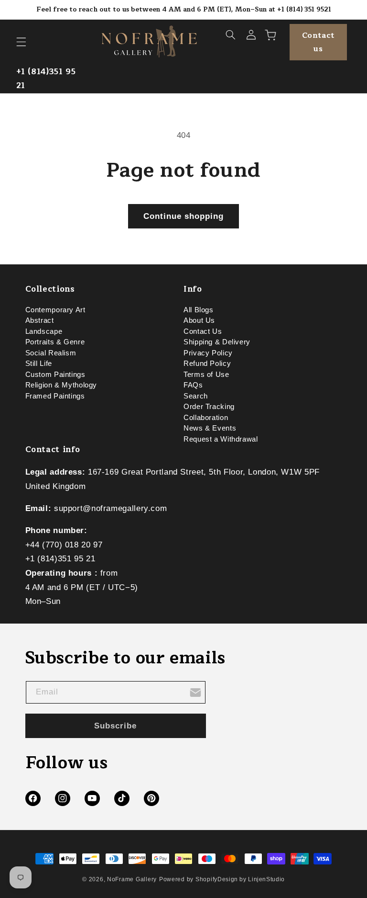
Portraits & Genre (55, 342)
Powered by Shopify (188, 879)
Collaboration (206, 417)
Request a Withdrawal (221, 439)
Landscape (44, 331)
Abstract (39, 320)
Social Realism (50, 353)
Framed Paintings (55, 396)
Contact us (318, 42)
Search (196, 396)
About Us (199, 320)
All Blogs (199, 312)
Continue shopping (183, 216)
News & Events (210, 428)
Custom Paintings (55, 374)
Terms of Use (206, 374)
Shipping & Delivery (217, 342)
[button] (21, 42)
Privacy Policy (208, 353)
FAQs (193, 385)
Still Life (38, 363)
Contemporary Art (55, 312)
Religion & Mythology (61, 385)
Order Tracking (209, 406)
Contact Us (203, 331)
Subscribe (115, 725)
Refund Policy (207, 363)
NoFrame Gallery (132, 879)
